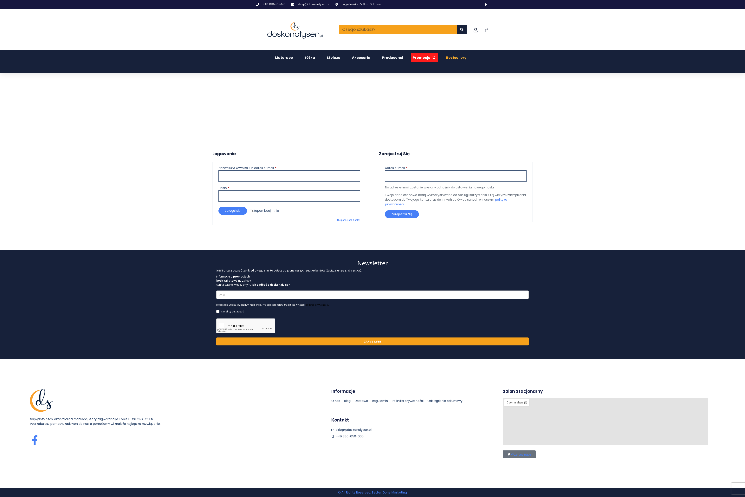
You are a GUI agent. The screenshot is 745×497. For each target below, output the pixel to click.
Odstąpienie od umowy (445, 401)
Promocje (424, 57)
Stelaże (333, 57)
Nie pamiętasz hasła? (348, 220)
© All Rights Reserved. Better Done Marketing (372, 492)
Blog (347, 401)
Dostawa (361, 401)
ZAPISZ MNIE (372, 341)
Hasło (232, 188)
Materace (284, 57)
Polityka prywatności (408, 401)
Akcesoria (361, 57)
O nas (335, 401)
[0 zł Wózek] (486, 30)
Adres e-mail (405, 168)
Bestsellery (456, 57)
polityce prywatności (317, 304)
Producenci (392, 57)
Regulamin (380, 401)
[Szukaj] (462, 29)
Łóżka (310, 57)
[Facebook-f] (35, 440)
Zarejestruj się (401, 214)
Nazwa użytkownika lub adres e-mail (256, 168)
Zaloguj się (233, 210)
